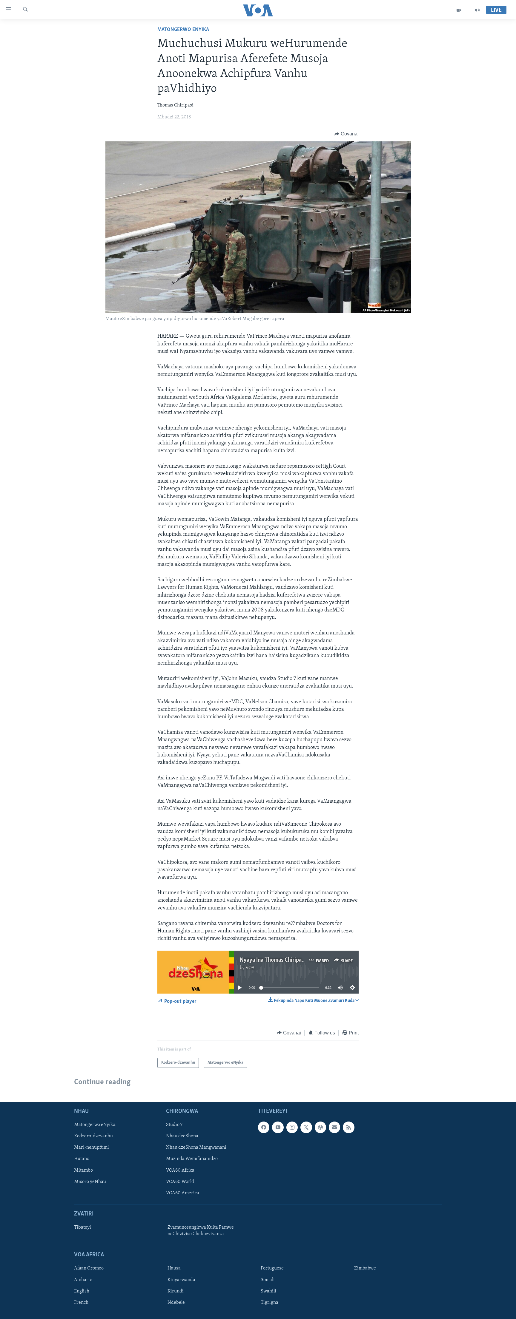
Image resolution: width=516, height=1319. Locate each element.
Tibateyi (82, 1227)
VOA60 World (180, 1181)
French (81, 1302)
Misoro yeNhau (90, 1181)
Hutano (81, 1158)
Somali (268, 1279)
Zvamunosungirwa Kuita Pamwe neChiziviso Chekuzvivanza (201, 1230)
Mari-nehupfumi (91, 1147)
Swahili (268, 1291)
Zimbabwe (365, 1268)
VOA (250, 968)
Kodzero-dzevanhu (93, 1136)
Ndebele (176, 1302)
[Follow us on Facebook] (263, 1127)
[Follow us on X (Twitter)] (306, 1127)
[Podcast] (320, 1127)
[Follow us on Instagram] (292, 1127)
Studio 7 (174, 1124)
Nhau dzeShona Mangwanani (196, 1147)
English (81, 1291)
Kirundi (176, 1291)
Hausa (174, 1268)
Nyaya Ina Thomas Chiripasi (272, 960)
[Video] (459, 10)
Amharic (83, 1279)
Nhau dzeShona (182, 1136)
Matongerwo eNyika (183, 30)
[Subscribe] (334, 1127)
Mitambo (83, 1170)
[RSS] (348, 1127)
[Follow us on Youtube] (277, 1127)
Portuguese (272, 1268)
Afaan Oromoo (89, 1268)
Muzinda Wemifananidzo (192, 1158)
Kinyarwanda (181, 1279)
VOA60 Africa (180, 1170)
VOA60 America (182, 1193)
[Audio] (477, 10)
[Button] (346, 134)
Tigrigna (269, 1302)
